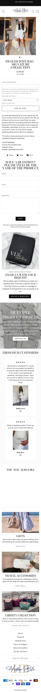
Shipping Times (20, 641)
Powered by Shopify (20, 690)
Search (20, 633)
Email (4, 185)
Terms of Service (21, 227)
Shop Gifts (20, 546)
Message (5, 195)
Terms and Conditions (20, 648)
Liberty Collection (20, 625)
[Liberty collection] (20, 601)
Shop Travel (20, 586)
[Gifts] (20, 522)
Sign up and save (20, 658)
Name (4, 174)
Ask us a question (20, 296)
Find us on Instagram (20, 644)
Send (20, 218)
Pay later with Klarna (20, 651)
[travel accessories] (20, 562)
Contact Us (20, 637)
